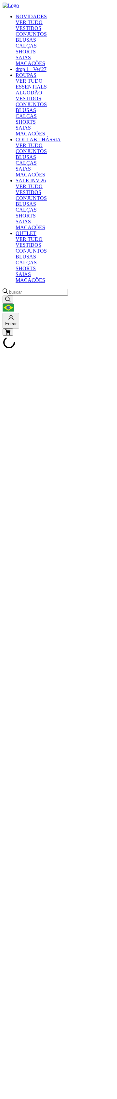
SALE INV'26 (31, 180)
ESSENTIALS (31, 87)
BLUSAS (26, 40)
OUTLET (26, 233)
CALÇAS (26, 46)
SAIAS (23, 57)
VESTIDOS (28, 28)
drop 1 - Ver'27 (31, 69)
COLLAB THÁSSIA (38, 139)
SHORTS (26, 51)
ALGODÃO (29, 92)
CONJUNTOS (31, 34)
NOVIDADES (31, 16)
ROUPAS (26, 75)
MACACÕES (30, 63)
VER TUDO (29, 22)
